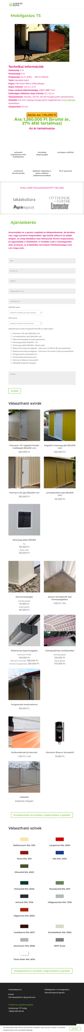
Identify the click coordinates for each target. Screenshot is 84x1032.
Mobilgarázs (50, 990)
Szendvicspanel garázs (55, 993)
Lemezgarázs (62, 990)
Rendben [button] (75, 1029)
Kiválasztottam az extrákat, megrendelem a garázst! (41, 815)
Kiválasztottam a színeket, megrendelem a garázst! (42, 971)
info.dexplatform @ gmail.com (22, 997)
